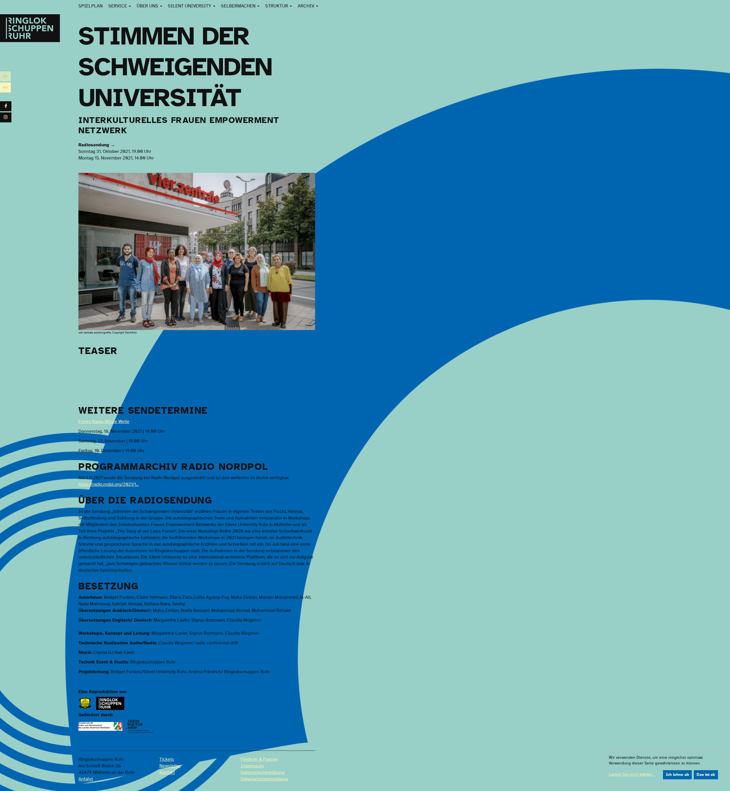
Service (118, 6)
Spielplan (90, 6)
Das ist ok (706, 775)
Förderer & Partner (259, 759)
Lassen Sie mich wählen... (631, 774)
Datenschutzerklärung (263, 772)
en (7, 88)
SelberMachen (239, 6)
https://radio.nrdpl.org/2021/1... (108, 484)
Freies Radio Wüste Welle (103, 421)
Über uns (148, 6)
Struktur (277, 6)
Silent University (190, 6)
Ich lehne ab (677, 775)
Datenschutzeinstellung (264, 779)
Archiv (306, 6)
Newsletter (170, 766)
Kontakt (167, 772)
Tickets (166, 759)
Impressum (252, 766)
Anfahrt (85, 779)
